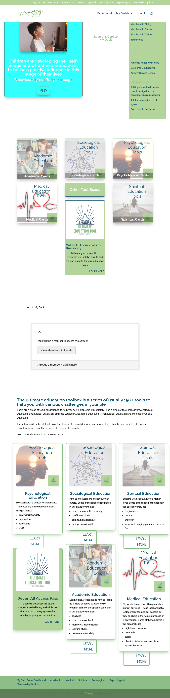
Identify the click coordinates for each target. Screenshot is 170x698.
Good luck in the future (143, 109)
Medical (81, 3)
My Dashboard (125, 13)
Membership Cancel (141, 29)
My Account (104, 13)
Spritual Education (144, 493)
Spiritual (92, 3)
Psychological (123, 3)
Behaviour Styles (28, 80)
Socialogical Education (91, 493)
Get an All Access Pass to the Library (83, 246)
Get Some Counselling (143, 68)
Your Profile (137, 39)
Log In (142, 13)
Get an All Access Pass (37, 598)
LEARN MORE (96, 271)
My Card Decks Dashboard (46, 3)
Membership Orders (141, 34)
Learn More (35, 541)
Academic (66, 3)
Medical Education (144, 598)
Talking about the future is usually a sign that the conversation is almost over (145, 91)
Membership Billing (141, 24)
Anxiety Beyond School (143, 73)
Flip (43, 91)
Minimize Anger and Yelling (145, 62)
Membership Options (143, 3)
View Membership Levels (56, 350)
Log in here (70, 364)
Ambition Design (98, 693)
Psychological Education (37, 495)
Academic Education (91, 594)
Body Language (59, 80)
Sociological (105, 3)
